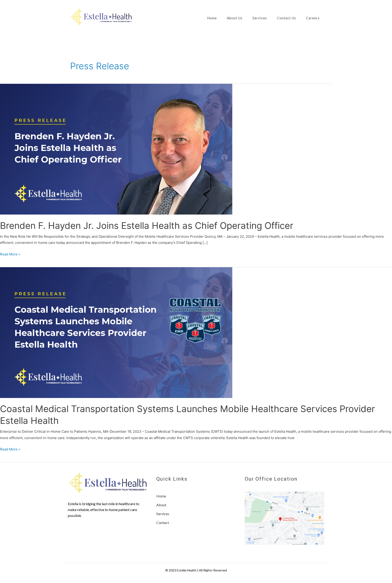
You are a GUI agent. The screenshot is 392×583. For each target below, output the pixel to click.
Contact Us (286, 18)
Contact (162, 522)
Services (259, 18)
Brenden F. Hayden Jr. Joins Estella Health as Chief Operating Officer (146, 225)
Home (212, 18)
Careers (313, 18)
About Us (235, 18)
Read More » (10, 254)
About (161, 505)
